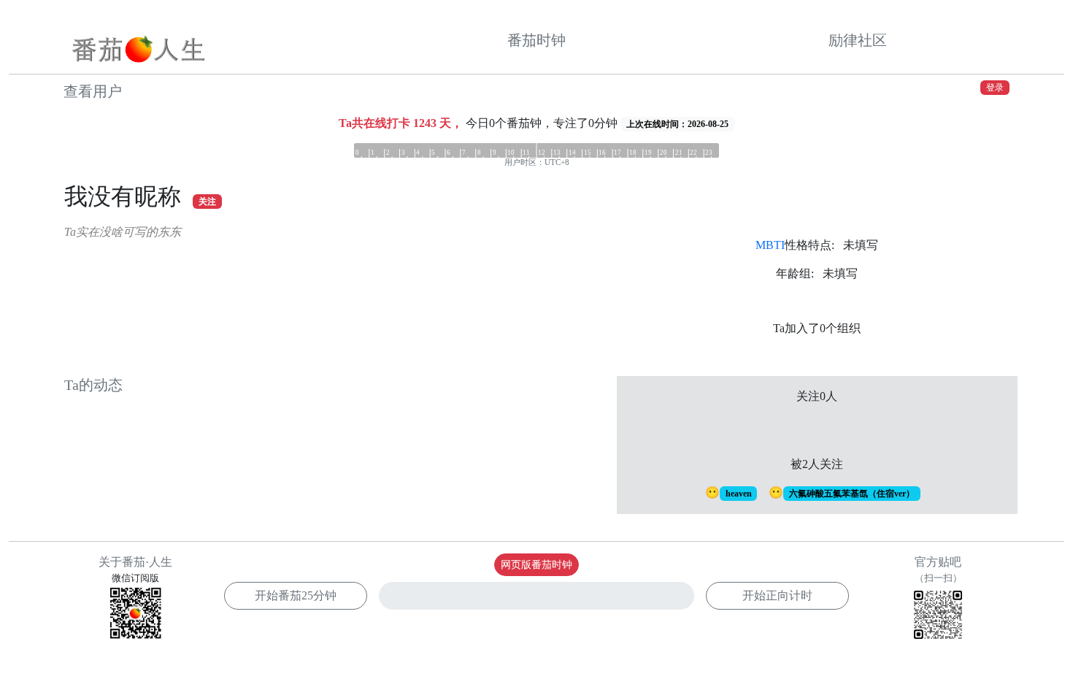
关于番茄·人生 (135, 562)
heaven (739, 493)
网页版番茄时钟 (536, 564)
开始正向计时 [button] (777, 595)
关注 (207, 201)
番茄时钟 (536, 40)
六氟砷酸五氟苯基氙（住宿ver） (852, 493)
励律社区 (857, 40)
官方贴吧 (938, 569)
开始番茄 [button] (295, 595)
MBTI (770, 245)
